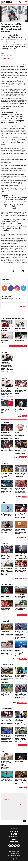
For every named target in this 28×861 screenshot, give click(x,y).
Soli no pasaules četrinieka (20, 762)
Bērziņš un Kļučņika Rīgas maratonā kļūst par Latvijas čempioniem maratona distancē (7, 652)
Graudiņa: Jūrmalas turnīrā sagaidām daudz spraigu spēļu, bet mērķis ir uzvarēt (21, 556)
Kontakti (14, 842)
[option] (14, 14)
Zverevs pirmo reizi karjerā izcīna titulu (6, 530)
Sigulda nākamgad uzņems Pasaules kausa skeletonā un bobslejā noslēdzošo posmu (6, 722)
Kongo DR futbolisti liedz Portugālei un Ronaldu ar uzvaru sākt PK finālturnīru (20, 490)
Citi (3, 751)
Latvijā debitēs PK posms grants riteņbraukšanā (6, 694)
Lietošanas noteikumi (14, 853)
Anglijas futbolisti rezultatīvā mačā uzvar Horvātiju (20, 475)
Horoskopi (14, 831)
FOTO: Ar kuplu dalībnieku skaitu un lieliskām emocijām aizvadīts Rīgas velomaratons (20, 695)
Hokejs (4, 378)
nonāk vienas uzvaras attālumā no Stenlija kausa (6, 410)
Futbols (5, 463)
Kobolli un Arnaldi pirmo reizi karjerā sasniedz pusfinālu (20, 531)
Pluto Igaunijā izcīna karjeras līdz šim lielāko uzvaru (20, 676)
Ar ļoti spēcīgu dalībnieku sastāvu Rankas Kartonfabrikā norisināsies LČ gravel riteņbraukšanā (7, 678)
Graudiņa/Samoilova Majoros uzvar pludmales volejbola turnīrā (6, 556)
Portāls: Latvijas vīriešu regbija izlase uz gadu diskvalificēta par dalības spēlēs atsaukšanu (7, 765)
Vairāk (6, 346)
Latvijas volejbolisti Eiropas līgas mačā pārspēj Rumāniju (20, 570)
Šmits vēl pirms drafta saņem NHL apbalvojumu (20, 409)
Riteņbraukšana (8, 665)
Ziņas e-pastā (14, 837)
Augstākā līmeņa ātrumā (19, 341)
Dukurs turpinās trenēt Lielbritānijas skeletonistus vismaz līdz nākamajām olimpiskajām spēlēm (7, 738)
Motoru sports (7, 584)
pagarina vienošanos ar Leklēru (5, 609)
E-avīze (14, 834)
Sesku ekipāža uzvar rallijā (21, 608)
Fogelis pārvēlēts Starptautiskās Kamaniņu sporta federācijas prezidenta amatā (20, 722)
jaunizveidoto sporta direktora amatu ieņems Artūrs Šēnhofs (21, 435)
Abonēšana (14, 829)
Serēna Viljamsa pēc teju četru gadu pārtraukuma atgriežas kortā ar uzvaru (20, 516)
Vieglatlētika (7, 621)
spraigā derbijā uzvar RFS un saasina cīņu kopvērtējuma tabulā (7, 490)
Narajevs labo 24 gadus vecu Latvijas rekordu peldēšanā (6, 780)
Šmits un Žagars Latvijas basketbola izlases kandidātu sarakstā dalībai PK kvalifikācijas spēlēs (7, 435)
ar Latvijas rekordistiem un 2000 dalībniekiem (7, 633)
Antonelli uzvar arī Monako (6, 595)
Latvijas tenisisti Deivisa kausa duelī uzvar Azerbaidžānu (6, 514)
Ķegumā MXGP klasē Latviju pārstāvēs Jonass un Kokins (21, 596)
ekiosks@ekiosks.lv (14, 858)
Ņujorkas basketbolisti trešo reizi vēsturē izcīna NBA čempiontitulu (20, 451)
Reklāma (14, 839)
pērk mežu (13, 800)
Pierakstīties (22, 306)
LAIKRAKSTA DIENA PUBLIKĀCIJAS (13, 318)
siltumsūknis (19, 814)
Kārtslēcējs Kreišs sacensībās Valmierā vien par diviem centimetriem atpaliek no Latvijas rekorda (21, 635)
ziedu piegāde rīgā (7, 799)
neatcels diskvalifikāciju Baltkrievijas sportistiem (19, 652)
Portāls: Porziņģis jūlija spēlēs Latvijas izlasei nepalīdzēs (7, 450)
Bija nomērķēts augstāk (5, 341)
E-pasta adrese (5, 301)
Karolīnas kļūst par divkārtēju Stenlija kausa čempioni (20, 391)
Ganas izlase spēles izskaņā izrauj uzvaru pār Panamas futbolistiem (7, 476)
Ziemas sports (5, 58)
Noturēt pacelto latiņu (5, 329)
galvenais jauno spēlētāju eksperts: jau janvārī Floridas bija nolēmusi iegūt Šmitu (7, 366)
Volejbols (5, 544)
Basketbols (6, 422)
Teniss (4, 503)
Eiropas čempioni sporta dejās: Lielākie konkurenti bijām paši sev (21, 781)
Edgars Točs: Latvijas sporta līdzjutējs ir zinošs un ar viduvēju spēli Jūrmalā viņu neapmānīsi (7, 571)
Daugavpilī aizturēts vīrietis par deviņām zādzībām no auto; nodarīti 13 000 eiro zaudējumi (20, 738)
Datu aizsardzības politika (14, 855)
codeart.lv (16, 857)
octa (21, 804)
